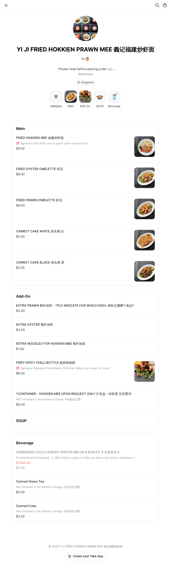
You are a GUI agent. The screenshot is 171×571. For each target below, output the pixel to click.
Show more (85, 74)
